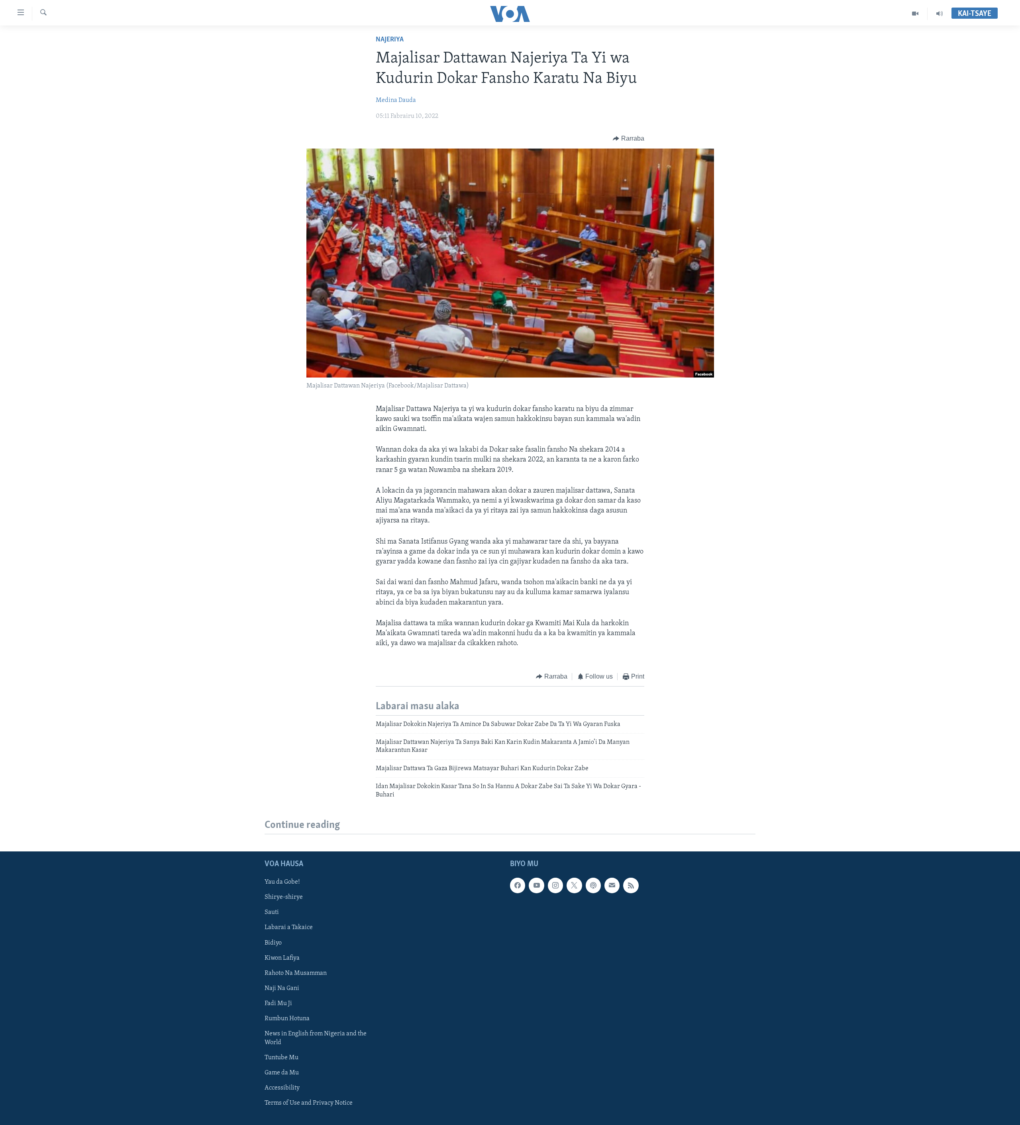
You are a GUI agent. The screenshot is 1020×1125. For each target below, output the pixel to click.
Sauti (272, 912)
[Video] (915, 14)
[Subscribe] (612, 885)
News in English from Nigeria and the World (316, 1038)
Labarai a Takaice (289, 927)
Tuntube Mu (281, 1058)
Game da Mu (282, 1073)
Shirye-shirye (284, 897)
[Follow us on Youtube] (536, 885)
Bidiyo (273, 942)
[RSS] (630, 885)
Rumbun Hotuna (287, 1018)
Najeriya (390, 39)
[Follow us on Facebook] (517, 885)
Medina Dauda (396, 100)
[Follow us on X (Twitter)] (574, 885)
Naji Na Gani (282, 988)
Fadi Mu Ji (278, 1003)
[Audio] (939, 14)
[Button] (628, 138)
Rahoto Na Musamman (296, 973)
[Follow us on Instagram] (555, 885)
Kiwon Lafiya (282, 958)
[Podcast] (593, 885)
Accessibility (282, 1088)
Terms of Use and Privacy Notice (309, 1103)
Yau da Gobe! (282, 882)
